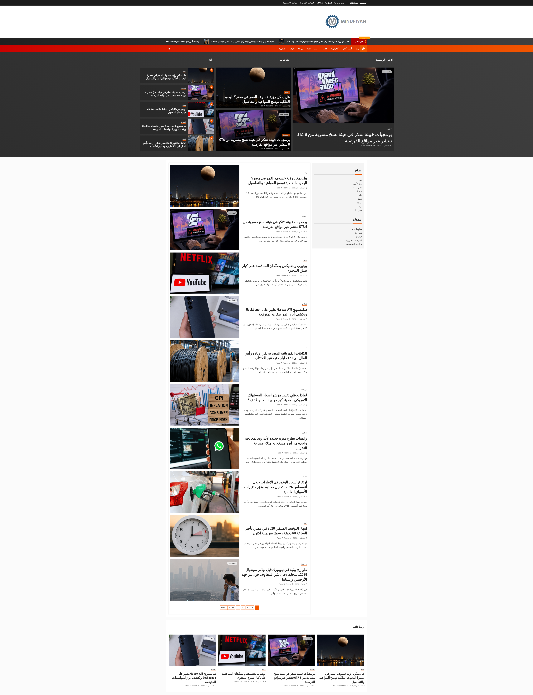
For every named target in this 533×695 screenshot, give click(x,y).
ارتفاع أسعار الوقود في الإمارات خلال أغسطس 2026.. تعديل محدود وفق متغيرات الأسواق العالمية (275, 487)
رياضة (300, 49)
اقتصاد (324, 49)
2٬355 (231, 607)
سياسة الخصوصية (290, 3)
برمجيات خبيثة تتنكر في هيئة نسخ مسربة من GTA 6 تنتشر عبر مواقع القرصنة (294, 677)
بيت (357, 49)
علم (316, 49)
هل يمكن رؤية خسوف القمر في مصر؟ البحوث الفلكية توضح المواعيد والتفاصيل (341, 677)
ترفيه (292, 49)
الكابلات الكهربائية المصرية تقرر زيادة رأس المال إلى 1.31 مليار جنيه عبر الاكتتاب (297, 41)
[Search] (169, 48)
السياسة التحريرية (307, 3)
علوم (305, 523)
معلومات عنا (339, 3)
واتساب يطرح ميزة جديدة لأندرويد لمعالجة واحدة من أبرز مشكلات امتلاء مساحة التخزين (276, 443)
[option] (176, 76)
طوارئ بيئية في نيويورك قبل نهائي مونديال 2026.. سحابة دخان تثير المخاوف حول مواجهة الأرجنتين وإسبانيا (274, 574)
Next (223, 607)
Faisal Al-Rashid (367, 145)
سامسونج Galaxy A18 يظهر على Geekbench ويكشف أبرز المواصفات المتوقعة (222, 41)
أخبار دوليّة (335, 49)
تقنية (309, 49)
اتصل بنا (328, 3)
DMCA (320, 3)
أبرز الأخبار (347, 49)
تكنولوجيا (183, 88)
